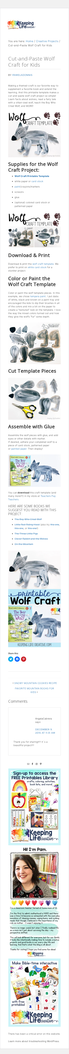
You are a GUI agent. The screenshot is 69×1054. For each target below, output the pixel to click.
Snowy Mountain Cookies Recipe (35, 683)
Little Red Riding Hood (27, 524)
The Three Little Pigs (26, 533)
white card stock (37, 267)
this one (54, 524)
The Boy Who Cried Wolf (28, 519)
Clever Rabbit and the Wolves (31, 538)
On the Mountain (24, 544)
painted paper (19, 448)
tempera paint (38, 296)
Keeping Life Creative (21, 28)
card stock (37, 181)
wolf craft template (43, 263)
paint (17, 186)
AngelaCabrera (43, 718)
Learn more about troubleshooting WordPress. (34, 1041)
